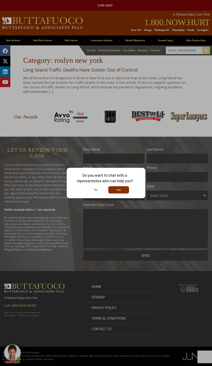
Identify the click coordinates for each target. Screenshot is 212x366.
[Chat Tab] (106, 183)
